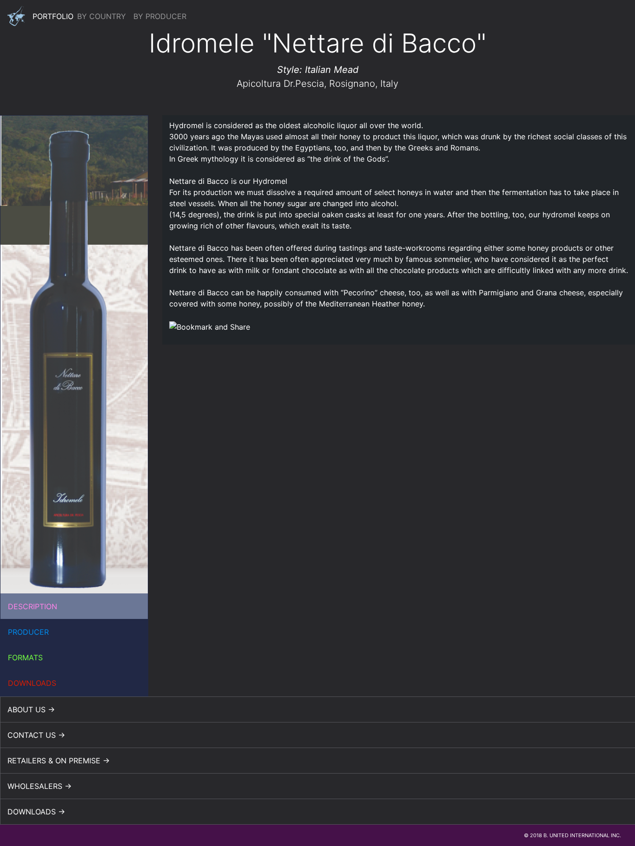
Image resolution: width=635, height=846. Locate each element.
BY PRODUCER (159, 16)
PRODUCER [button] (28, 632)
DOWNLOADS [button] (32, 683)
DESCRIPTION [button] (32, 606)
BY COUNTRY (101, 16)
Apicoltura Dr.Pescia (280, 83)
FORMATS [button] (25, 657)
